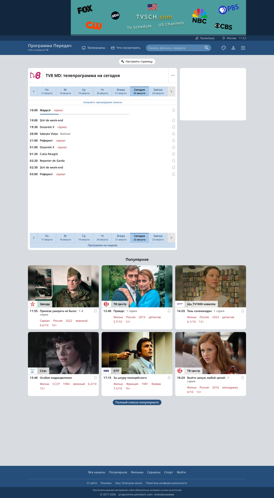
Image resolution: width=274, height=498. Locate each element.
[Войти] (233, 48)
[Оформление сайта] (224, 48)
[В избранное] (173, 110)
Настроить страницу (139, 61)
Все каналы (96, 472)
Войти (181, 472)
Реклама (106, 483)
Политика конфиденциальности (166, 483)
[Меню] (243, 48)
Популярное (118, 472)
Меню (173, 75)
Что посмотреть (128, 48)
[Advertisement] (102, 205)
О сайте (92, 483)
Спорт (168, 472)
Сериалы (153, 472)
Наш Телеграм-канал (128, 483)
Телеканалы (96, 48)
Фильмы (137, 472)
